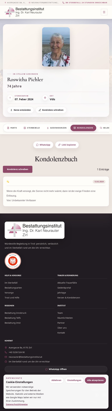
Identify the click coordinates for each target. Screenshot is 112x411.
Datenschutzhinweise (17, 404)
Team (60, 312)
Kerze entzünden (22, 110)
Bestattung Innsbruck (15, 312)
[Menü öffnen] (104, 12)
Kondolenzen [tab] (85, 128)
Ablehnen (56, 380)
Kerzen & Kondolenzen (68, 297)
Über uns (62, 327)
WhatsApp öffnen (63, 370)
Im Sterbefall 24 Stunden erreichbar (86, 2)
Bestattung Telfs (13, 317)
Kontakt (61, 332)
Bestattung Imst (13, 322)
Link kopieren (69, 144)
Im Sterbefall (11, 282)
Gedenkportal (64, 287)
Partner (61, 322)
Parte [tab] (13, 128)
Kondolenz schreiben (52, 110)
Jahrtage (61, 292)
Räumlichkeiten (65, 317)
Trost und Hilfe (12, 297)
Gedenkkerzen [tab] (58, 128)
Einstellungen (74, 380)
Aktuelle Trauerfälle (67, 282)
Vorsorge (9, 292)
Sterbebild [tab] (33, 128)
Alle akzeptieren (95, 380)
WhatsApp (45, 144)
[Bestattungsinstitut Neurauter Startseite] (24, 12)
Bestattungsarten (13, 287)
